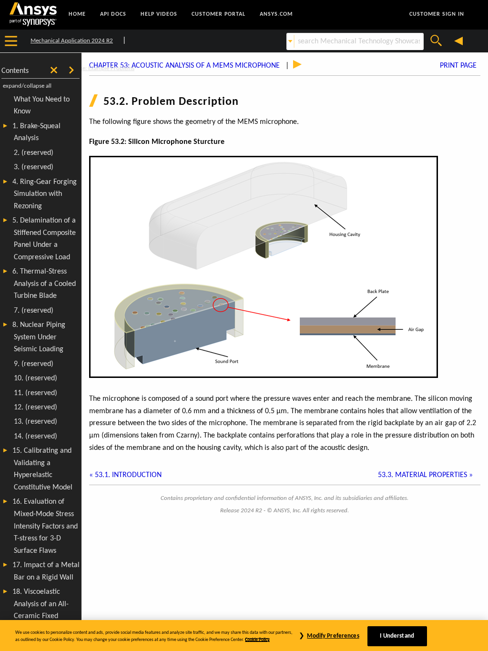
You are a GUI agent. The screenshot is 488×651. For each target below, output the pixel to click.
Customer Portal (218, 14)
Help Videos (159, 14)
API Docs (113, 14)
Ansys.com (276, 14)
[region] (244, 635)
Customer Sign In (436, 14)
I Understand (397, 636)
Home (77, 14)
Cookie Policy (257, 640)
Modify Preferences (333, 636)
